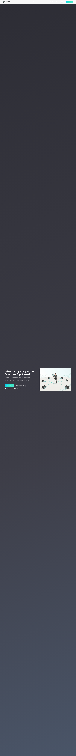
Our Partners (57, 1)
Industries (42, 1)
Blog (47, 1)
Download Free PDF (20, 385)
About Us (51, 1)
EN (61, 1)
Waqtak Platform (35, 1)
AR (63, 1)
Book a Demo (69, 1)
